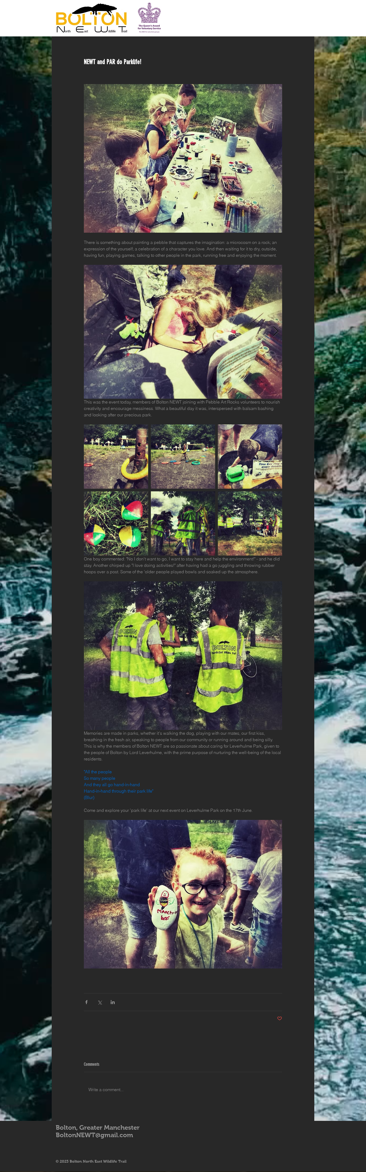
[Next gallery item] (276, 332)
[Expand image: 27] (183, 456)
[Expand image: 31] (183, 332)
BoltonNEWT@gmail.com (94, 1135)
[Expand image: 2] (183, 523)
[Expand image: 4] (250, 523)
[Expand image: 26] (116, 456)
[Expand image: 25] (250, 456)
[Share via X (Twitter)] (99, 1002)
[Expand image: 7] (116, 523)
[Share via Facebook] (86, 1002)
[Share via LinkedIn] (112, 1002)
